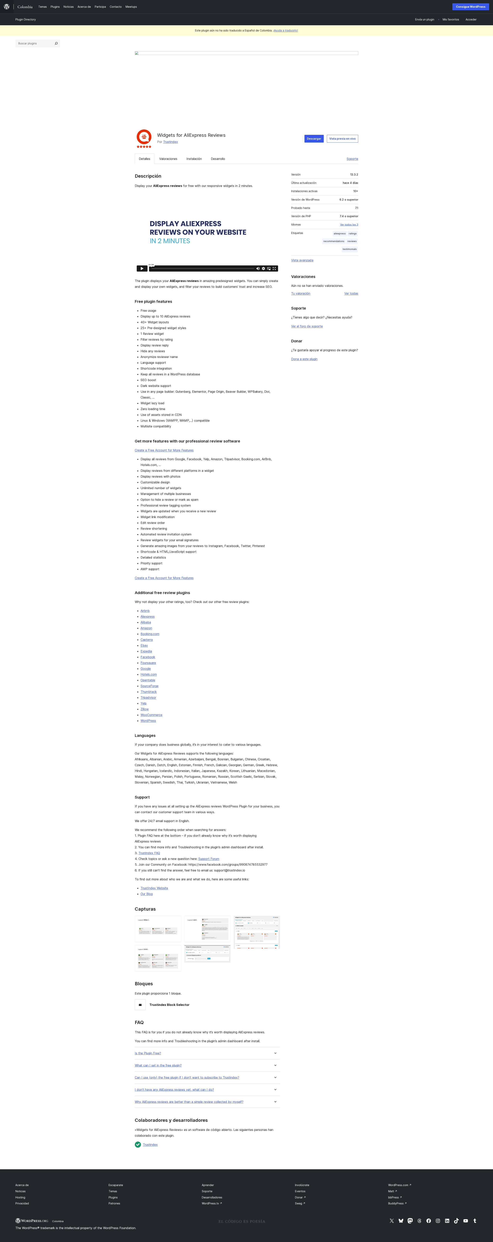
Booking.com (150, 634)
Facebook (148, 657)
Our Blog (147, 894)
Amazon (146, 628)
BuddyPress (397, 1203)
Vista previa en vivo (342, 138)
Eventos (300, 1191)
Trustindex (170, 142)
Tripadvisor (148, 697)
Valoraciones (168, 159)
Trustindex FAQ (149, 853)
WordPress (148, 721)
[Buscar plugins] (56, 43)
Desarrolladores (212, 1197)
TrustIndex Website (154, 888)
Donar (300, 1197)
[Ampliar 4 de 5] (225, 950)
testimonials (350, 249)
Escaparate (116, 1185)
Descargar (314, 138)
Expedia (146, 651)
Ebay (144, 645)
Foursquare (148, 663)
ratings (353, 233)
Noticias (20, 1191)
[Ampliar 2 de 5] (176, 950)
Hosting (20, 1197)
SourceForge (149, 686)
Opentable (148, 680)
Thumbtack (149, 692)
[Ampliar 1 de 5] (176, 921)
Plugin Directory (25, 19)
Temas (113, 1191)
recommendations (333, 241)
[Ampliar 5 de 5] (275, 921)
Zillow (145, 709)
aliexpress (340, 233)
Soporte (352, 159)
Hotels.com (149, 674)
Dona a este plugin (304, 359)
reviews (352, 241)
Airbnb (145, 611)
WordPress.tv (212, 1203)
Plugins (113, 1197)
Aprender (208, 1185)
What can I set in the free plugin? (158, 1065)
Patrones (114, 1203)
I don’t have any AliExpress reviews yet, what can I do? (174, 1090)
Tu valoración (300, 293)
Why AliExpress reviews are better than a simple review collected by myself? (189, 1102)
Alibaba (146, 622)
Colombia (58, 1221)
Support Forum (208, 859)
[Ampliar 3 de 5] (225, 921)
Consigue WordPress (470, 6)
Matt (392, 1191)
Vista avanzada (302, 260)
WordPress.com (400, 1185)
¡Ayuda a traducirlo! (285, 30)
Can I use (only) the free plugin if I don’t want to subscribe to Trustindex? (187, 1077)
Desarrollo (218, 159)
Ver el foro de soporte (307, 326)
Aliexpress (148, 616)
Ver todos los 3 (349, 224)
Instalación (194, 159)
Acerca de (22, 1185)
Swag (300, 1203)
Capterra (147, 640)
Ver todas (351, 293)
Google (146, 668)
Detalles (144, 159)
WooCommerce (151, 715)
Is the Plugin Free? (148, 1053)
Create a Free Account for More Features (164, 450)
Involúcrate (302, 1185)
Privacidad (22, 1203)
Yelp (144, 703)
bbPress (395, 1197)
